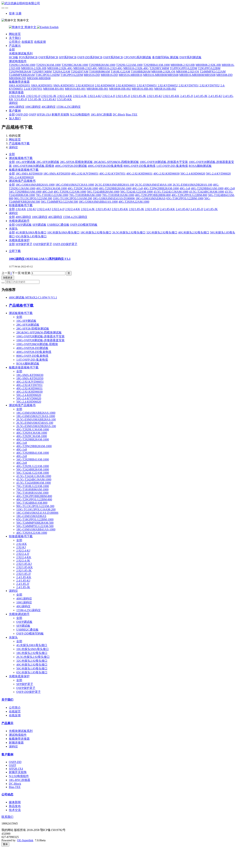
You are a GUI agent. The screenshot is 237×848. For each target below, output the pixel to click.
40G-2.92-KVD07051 (112, 173)
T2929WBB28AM (20, 71)
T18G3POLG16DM (47, 74)
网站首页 (15, 34)
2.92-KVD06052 (168, 85)
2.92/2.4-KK (64, 96)
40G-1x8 (137, 188)
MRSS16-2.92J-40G (110, 68)
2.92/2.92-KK (17, 96)
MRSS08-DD (224, 74)
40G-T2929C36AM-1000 (83, 188)
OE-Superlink (25, 840)
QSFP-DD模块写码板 (83, 224)
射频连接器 (16, 92)
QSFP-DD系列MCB (89, 57)
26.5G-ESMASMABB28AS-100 (114, 184)
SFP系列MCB (67, 57)
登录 (12, 13)
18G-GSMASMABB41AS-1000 (98, 201)
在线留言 (27, 41)
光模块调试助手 (19, 220)
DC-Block (119, 114)
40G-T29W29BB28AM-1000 (161, 188)
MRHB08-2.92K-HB (208, 64)
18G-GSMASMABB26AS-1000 (35, 184)
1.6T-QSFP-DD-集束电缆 (172, 165)
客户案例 (15, 110)
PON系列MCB (28, 57)
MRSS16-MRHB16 (130, 74)
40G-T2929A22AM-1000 (133, 201)
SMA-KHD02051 (19, 85)
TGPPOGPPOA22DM (183, 68)
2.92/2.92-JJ (33, 96)
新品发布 (15, 806)
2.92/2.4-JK (80, 96)
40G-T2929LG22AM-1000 (70, 191)
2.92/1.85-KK (171, 96)
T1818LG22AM (120, 71)
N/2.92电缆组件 (80, 114)
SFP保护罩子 (24, 244)
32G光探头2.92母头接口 (161, 232)
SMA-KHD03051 (42, 85)
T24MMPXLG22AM (213, 71)
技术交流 (15, 810)
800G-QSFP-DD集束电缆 (139, 165)
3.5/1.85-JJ (20, 99)
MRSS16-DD (92, 74)
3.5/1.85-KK (64, 99)
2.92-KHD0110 (85, 85)
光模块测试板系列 (21, 53)
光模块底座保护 (19, 240)
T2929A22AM (61, 71)
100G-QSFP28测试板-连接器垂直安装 (40, 340)
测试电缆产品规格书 (22, 180)
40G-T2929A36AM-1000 (51, 188)
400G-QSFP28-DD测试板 (71, 165)
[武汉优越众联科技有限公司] (118, 3)
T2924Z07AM (79, 71)
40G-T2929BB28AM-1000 (115, 188)
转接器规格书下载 (21, 205)
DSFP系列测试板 (190, 57)
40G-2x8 (229, 188)
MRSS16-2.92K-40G (136, 68)
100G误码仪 (33, 106)
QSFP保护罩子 (42, 244)
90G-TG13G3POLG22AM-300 (33, 198)
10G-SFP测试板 (26, 161)
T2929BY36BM (159, 68)
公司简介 (15, 41)
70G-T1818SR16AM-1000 (118, 195)
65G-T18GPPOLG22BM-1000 (184, 198)
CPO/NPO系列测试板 (137, 57)
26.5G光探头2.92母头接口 (129, 232)
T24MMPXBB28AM (22, 74)
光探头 (13, 228)
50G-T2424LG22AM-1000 (136, 191)
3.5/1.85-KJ (49, 99)
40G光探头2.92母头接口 (193, 232)
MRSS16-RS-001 (75, 88)
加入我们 (15, 118)
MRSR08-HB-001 (97, 88)
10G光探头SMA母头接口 (63, 232)
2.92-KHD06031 (126, 85)
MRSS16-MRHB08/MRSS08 (160, 74)
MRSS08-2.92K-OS (163, 71)
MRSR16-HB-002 (165, 88)
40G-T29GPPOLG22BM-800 (189, 195)
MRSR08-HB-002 (120, 88)
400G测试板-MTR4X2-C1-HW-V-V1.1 (33, 297)
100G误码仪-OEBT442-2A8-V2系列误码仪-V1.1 (40, 258)
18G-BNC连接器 (101, 114)
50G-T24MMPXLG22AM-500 (59, 201)
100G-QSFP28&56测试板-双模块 (33, 165)
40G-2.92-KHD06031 (139, 173)
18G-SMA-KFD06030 (29, 173)
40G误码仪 (48, 106)
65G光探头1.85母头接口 (31, 236)
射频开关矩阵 (60, 114)
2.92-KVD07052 (209, 85)
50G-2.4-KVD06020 (218, 173)
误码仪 (13, 102)
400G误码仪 (16, 106)
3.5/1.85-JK (34, 99)
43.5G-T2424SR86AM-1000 (33, 482)
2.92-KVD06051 (147, 85)
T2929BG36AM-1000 (74, 64)
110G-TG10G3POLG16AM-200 (72, 198)
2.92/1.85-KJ (154, 96)
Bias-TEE (131, 114)
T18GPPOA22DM (71, 74)
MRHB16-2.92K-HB (33, 68)
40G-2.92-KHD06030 (166, 173)
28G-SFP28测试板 (47, 161)
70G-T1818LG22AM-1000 (52, 195)
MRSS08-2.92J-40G (85, 68)
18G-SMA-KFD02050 (56, 173)
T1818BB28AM (141, 71)
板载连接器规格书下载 (24, 169)
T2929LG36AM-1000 (22, 64)
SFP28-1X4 (44, 114)
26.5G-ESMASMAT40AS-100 (153, 184)
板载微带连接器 (19, 81)
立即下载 (15, 251)
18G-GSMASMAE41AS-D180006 (114, 198)
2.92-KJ (31, 209)
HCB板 (13, 57)
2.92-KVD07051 (188, 85)
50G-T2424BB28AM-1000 (103, 191)
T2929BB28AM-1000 (102, 64)
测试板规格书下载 (21, 158)
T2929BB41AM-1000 (156, 64)
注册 (18, 13)
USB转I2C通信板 (58, 224)
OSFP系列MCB (113, 57)
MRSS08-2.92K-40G (60, 68)
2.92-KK (21, 209)
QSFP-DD (22, 114)
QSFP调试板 (24, 224)
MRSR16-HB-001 (142, 88)
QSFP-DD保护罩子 (65, 244)
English (54, 27)
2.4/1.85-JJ (186, 96)
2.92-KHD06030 (105, 85)
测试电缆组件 (18, 61)
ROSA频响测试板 (200, 165)
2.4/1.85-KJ (215, 96)
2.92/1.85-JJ (123, 96)
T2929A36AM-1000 (48, 64)
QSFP (32, 114)
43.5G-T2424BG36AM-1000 (206, 191)
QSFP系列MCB (48, 57)
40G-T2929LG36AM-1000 (32, 429)
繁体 (5, 844)
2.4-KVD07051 (33, 88)
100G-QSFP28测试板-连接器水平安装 (164, 161)
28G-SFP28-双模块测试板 (76, 161)
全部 (12, 49)
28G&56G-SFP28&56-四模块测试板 (116, 161)
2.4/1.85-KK (167, 209)
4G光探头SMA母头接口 (31, 232)
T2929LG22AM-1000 (129, 64)
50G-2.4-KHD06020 (192, 173)
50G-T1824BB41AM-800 (31, 502)
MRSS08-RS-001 (53, 88)
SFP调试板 (39, 224)
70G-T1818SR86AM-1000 (85, 195)
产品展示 (15, 45)
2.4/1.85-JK (201, 96)
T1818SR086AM (99, 71)
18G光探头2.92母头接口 (95, 232)
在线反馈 (40, 41)
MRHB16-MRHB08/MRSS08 (197, 74)
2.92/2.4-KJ (94, 96)
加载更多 (8, 277)
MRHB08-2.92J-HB (183, 64)
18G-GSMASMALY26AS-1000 (74, 184)
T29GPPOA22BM (209, 68)
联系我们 (7, 816)
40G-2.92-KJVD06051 (85, 173)
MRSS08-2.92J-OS (187, 71)
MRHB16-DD (109, 74)
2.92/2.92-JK (48, 96)
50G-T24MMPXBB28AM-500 (35, 522)
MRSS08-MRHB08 (39, 78)
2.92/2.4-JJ (108, 96)
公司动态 (7, 794)
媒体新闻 (15, 802)
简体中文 (30, 27)
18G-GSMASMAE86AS (151, 198)
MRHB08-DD (17, 78)
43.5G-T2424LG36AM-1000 (170, 191)
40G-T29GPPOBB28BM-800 (153, 195)
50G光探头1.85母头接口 (31, 668)
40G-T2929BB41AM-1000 (207, 188)
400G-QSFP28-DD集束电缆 (105, 165)
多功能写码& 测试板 (165, 57)
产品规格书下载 (19, 143)
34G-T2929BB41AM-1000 (25, 191)
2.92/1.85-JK (138, 96)
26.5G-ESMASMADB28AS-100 (192, 184)
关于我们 (15, 37)
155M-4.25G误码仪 (68, 106)
